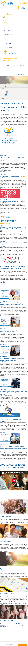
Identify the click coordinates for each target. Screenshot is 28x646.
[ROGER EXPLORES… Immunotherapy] (10, 416)
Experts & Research (5, 569)
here (7, 577)
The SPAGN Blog (8, 286)
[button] (4, 51)
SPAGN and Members (6, 516)
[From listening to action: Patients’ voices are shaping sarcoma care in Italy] (10, 355)
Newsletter (2, 626)
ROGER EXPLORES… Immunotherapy (10, 419)
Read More (3, 171)
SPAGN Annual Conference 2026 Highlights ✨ (13, 176)
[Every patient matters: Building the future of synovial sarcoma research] (10, 326)
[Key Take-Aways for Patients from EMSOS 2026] (10, 198)
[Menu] (5, 85)
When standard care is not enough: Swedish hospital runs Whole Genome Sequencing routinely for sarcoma (14, 448)
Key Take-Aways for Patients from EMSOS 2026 (13, 201)
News (2, 150)
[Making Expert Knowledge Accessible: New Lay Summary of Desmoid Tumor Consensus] (10, 223)
